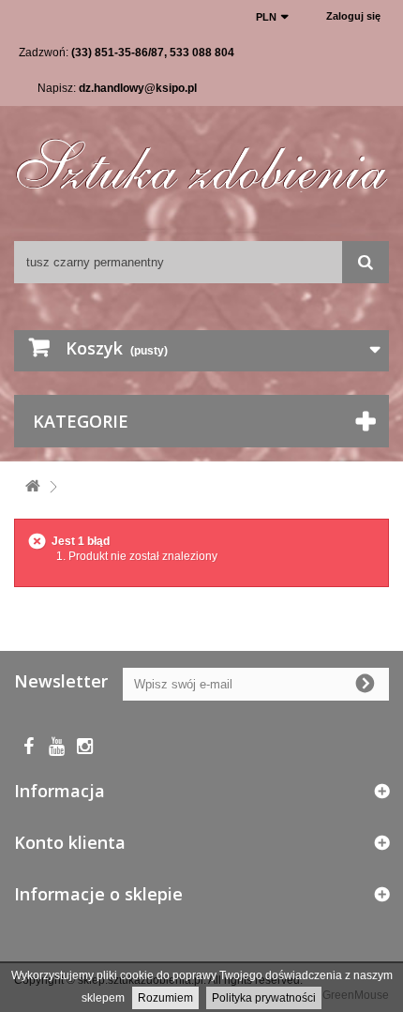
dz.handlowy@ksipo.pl (138, 88)
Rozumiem (165, 997)
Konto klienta (70, 842)
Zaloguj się (353, 16)
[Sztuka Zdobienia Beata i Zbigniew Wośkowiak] (201, 157)
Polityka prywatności (264, 997)
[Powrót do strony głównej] (33, 487)
